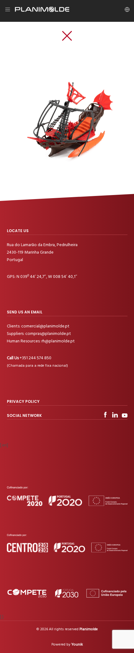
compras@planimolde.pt (48, 333)
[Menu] (10, 9)
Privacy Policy (23, 401)
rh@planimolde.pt (58, 341)
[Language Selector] (125, 9)
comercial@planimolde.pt (45, 326)
